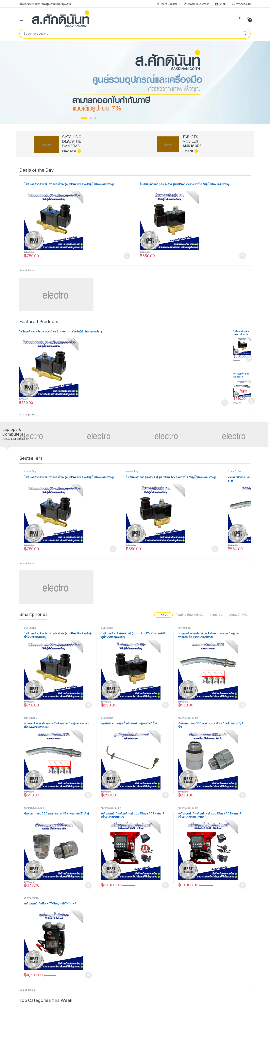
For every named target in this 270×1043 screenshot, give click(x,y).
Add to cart (127, 255)
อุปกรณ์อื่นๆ (30, 471)
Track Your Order (198, 3)
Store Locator (169, 3)
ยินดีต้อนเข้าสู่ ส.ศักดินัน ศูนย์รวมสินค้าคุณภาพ (45, 3)
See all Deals (27, 270)
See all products (29, 414)
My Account (243, 3)
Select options (250, 400)
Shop (222, 3)
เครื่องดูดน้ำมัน (31, 897)
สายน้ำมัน (216, 615)
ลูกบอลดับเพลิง (238, 615)
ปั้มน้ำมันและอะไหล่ (188, 717)
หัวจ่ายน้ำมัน (234, 471)
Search (244, 33)
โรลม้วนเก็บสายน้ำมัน (189, 615)
